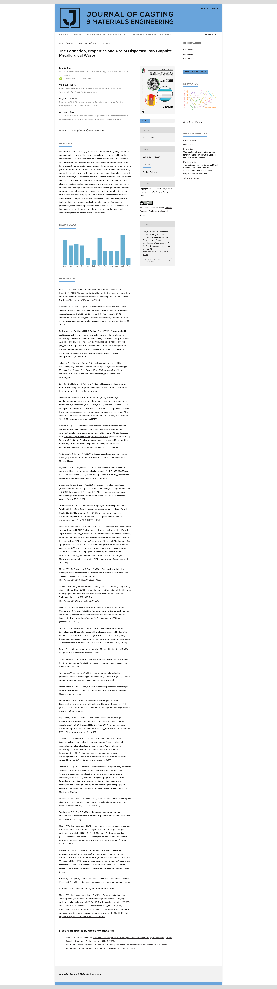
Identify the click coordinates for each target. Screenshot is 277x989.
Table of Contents (191, 178)
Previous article (190, 162)
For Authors (188, 54)
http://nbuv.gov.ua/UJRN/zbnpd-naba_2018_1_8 (86, 436)
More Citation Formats (152, 260)
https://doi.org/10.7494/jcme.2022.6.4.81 (84, 130)
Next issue (188, 145)
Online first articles (144, 34)
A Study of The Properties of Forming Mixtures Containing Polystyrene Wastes (128, 937)
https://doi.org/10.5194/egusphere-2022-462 (101, 618)
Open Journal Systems (193, 122)
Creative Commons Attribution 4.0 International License (156, 211)
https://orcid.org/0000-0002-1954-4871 (77, 78)
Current (78, 34)
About (63, 34)
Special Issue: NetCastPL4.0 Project (107, 34)
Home (62, 43)
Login (215, 8)
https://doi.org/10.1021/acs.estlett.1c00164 (78, 601)
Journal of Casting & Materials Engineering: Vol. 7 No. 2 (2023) (106, 948)
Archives (165, 34)
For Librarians (189, 59)
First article (188, 149)
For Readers (188, 50)
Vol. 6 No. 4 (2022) (88, 43)
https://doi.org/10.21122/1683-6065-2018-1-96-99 (82, 916)
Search (211, 34)
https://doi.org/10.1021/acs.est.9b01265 (81, 300)
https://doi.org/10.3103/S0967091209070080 (79, 580)
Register (204, 8)
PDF (146, 121)
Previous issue (189, 140)
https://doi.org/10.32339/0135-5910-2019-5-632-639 (101, 342)
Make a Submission (195, 72)
